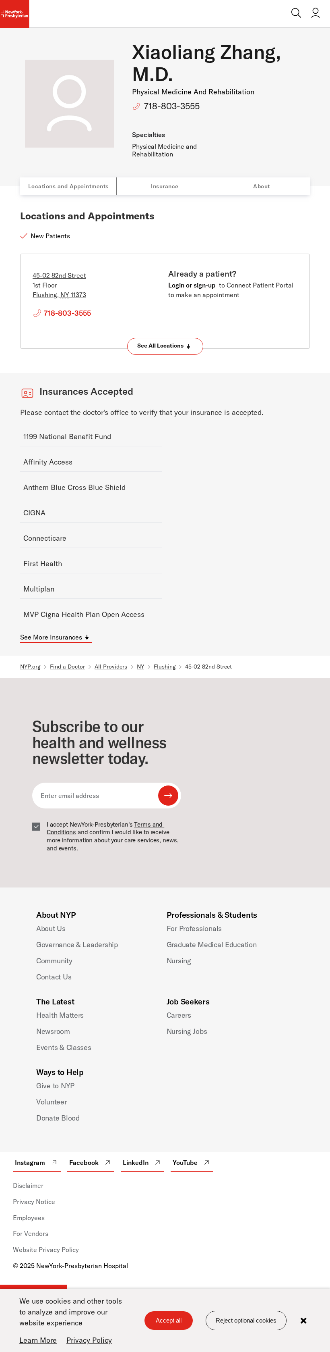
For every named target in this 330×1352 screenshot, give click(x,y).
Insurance (165, 186)
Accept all (169, 1320)
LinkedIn (135, 1162)
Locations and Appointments (68, 186)
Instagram (30, 1162)
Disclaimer (28, 1185)
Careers (179, 1015)
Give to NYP (55, 1085)
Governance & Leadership (77, 944)
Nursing (179, 960)
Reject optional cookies (246, 1320)
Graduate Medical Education (212, 944)
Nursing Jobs (187, 1031)
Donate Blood (58, 1118)
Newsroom (53, 1031)
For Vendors (30, 1233)
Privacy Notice (34, 1202)
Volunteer (51, 1101)
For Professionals (194, 928)
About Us (51, 928)
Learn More (38, 1340)
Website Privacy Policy (46, 1250)
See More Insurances (51, 637)
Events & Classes (63, 1047)
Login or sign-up (192, 285)
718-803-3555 (172, 106)
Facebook (84, 1162)
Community (54, 960)
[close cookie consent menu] (303, 1321)
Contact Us (53, 976)
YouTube (185, 1162)
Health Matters (60, 1015)
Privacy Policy (89, 1340)
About (261, 186)
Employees (29, 1218)
